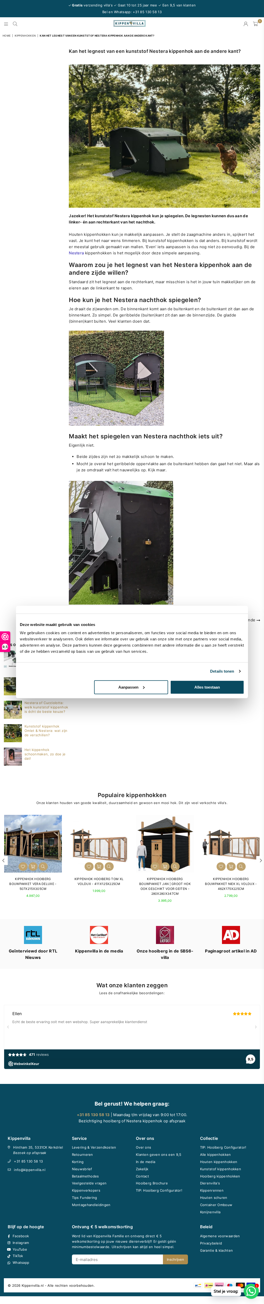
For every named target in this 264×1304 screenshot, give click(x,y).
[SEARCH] (15, 24)
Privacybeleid (211, 1243)
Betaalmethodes (85, 1176)
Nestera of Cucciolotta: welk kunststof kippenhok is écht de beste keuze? (46, 707)
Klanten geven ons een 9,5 (159, 1154)
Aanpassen (128, 687)
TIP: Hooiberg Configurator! (159, 1190)
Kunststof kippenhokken (220, 1169)
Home (7, 35)
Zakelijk (142, 1169)
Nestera (76, 252)
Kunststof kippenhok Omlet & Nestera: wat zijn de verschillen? (46, 730)
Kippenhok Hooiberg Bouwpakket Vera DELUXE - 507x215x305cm (32, 884)
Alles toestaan (207, 687)
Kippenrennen (212, 1190)
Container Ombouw (216, 1205)
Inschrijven (175, 1259)
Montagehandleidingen (91, 1205)
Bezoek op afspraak (29, 1153)
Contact (142, 1176)
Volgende (247, 619)
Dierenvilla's (210, 1183)
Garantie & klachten (216, 1250)
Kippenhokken (25, 35)
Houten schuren (213, 1198)
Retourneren (82, 1154)
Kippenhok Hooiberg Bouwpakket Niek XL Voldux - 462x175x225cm (231, 884)
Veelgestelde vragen (89, 1183)
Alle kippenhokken (215, 1154)
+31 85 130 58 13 (28, 1161)
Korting (78, 1162)
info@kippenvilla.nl (29, 1170)
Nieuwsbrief (82, 1169)
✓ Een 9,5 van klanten (177, 5)
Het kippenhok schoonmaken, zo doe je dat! (45, 754)
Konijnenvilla (210, 1212)
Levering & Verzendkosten (94, 1147)
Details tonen (222, 671)
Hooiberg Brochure (152, 1183)
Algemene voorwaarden (220, 1236)
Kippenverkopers (86, 1190)
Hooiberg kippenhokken (220, 1176)
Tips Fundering (84, 1198)
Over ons (143, 1147)
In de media (145, 1162)
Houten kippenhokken (218, 1162)
